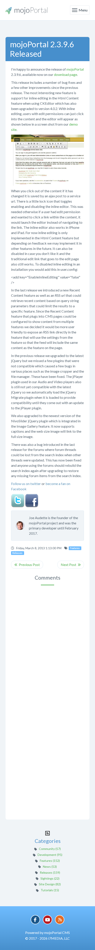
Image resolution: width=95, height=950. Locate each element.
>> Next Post (70, 565)
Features (75, 548)
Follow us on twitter (26, 483)
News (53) (50, 866)
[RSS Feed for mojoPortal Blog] (47, 833)
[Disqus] (47, 644)
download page (65, 74)
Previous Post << (27, 565)
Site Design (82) (50, 884)
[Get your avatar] (22, 525)
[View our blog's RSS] (59, 919)
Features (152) (50, 860)
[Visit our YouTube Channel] (47, 919)
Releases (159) (50, 872)
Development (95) (50, 855)
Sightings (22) (49, 878)
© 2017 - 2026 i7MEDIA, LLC (47, 938)
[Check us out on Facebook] (35, 919)
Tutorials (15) (50, 890)
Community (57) (50, 849)
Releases (17, 553)
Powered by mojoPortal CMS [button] (47, 932)
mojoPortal (75, 69)
